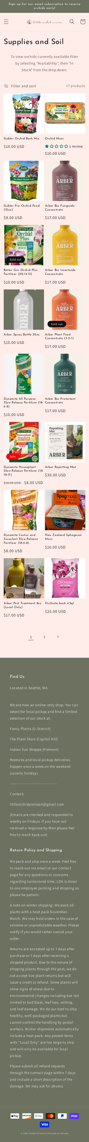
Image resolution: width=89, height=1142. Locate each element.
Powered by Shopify (57, 1133)
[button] (6, 21)
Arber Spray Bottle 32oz (22, 334)
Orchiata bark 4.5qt (59, 603)
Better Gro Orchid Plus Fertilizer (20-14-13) (21, 272)
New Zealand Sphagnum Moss (63, 537)
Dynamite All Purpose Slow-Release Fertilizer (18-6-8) (24, 402)
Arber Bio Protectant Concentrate (60, 400)
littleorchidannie (38, 1133)
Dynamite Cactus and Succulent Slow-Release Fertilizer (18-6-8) (21, 539)
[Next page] (57, 636)
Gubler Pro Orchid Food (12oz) (22, 207)
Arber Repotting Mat (60, 467)
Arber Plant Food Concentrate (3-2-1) (59, 336)
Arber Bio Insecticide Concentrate (60, 272)
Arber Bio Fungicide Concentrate (59, 207)
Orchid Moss (54, 138)
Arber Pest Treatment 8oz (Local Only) (23, 605)
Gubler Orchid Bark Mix (21, 138)
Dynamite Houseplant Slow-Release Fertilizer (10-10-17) (24, 471)
